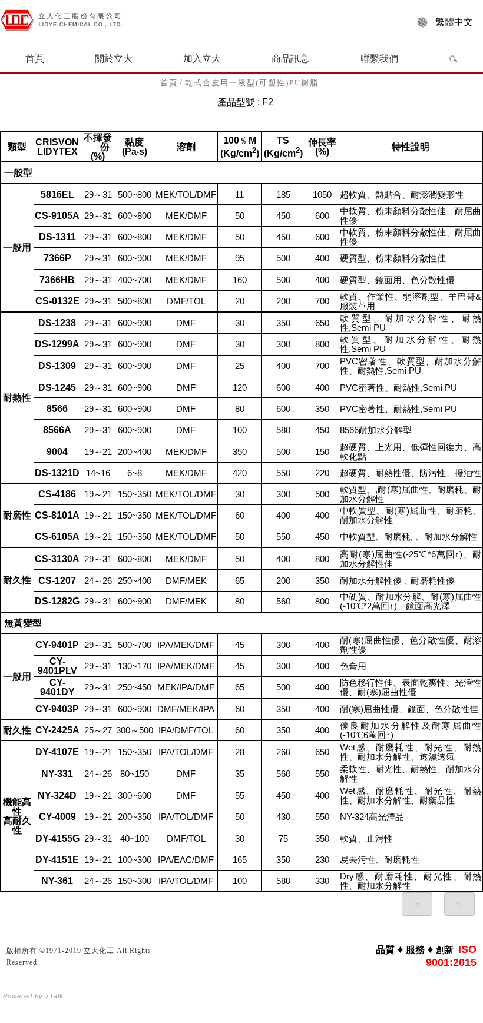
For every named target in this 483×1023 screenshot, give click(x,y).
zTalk (54, 995)
